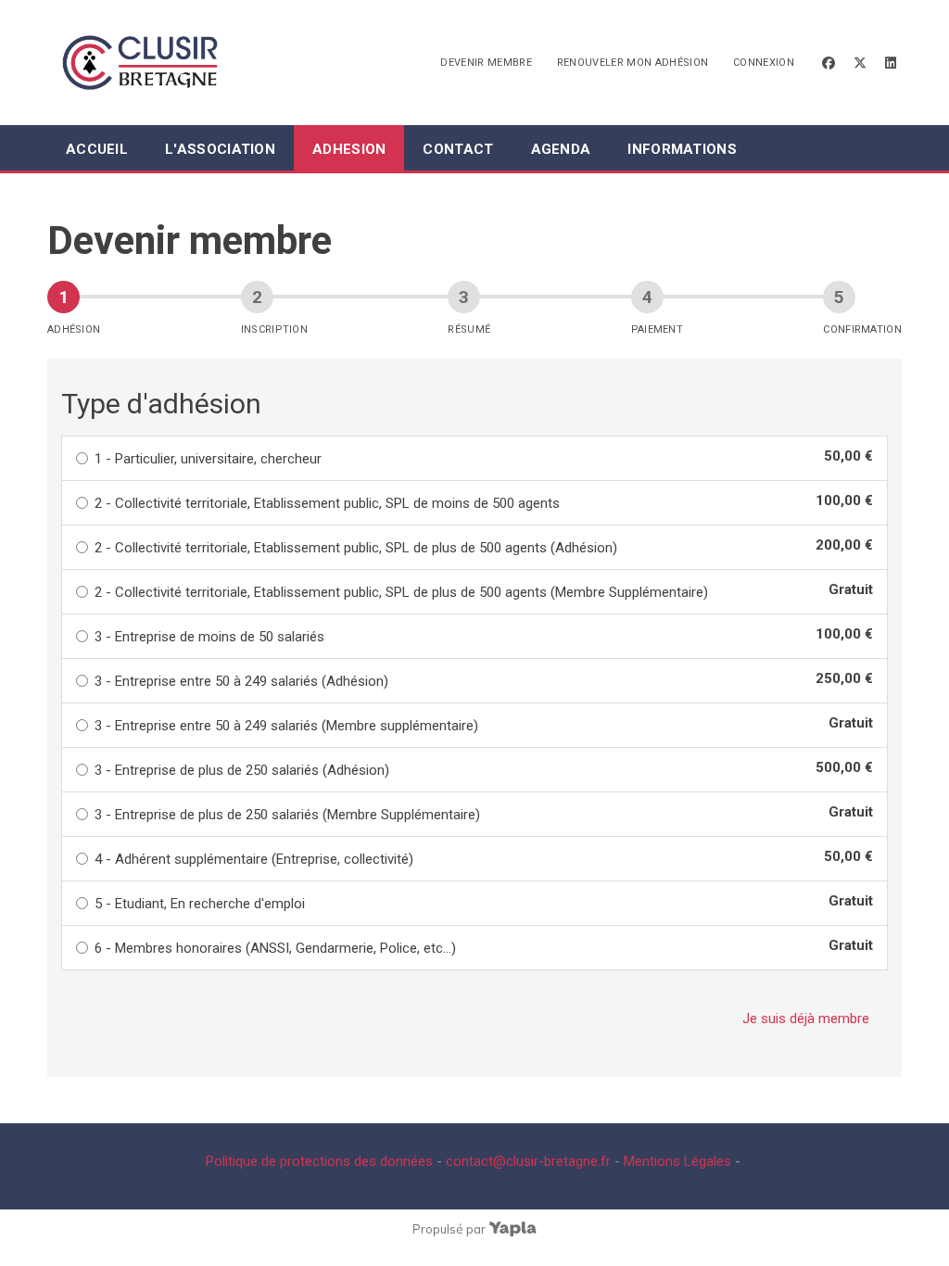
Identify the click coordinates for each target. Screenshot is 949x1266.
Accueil (97, 149)
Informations (682, 149)
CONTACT (458, 149)
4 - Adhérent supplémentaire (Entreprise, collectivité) (254, 859)
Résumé (469, 329)
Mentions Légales (677, 1161)
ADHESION (349, 149)
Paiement (657, 329)
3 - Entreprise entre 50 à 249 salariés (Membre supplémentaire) (286, 725)
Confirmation (862, 329)
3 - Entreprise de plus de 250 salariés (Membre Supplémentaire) (287, 814)
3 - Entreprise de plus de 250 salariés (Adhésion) (242, 770)
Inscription (274, 329)
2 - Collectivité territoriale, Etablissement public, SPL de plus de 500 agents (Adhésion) (356, 547)
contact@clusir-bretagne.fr (528, 1161)
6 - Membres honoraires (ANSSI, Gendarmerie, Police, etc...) (275, 948)
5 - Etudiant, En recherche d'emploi (200, 903)
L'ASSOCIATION (220, 149)
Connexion (763, 63)
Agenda (561, 149)
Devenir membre (486, 63)
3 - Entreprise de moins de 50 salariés (209, 636)
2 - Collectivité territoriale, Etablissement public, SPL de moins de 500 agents (327, 503)
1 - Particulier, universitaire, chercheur (208, 458)
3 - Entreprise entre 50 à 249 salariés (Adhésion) (241, 681)
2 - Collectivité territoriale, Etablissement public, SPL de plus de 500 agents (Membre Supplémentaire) (401, 592)
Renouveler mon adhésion (633, 63)
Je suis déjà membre (805, 1018)
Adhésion (73, 329)
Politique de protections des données (319, 1161)
